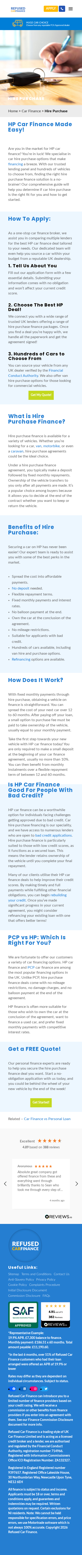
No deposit (20, 588)
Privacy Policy (45, 1279)
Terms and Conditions (36, 1274)
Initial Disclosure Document (27, 1290)
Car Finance (31, 111)
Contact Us (61, 1274)
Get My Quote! (41, 395)
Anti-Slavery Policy (21, 1279)
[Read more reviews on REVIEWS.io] (58, 1217)
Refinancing (21, 659)
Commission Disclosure (24, 1295)
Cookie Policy (17, 1285)
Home (13, 111)
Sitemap (13, 1274)
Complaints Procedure (44, 1285)
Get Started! (41, 1102)
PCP (31, 967)
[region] (41, 1183)
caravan (17, 451)
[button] (5, 1183)
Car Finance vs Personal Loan (47, 1119)
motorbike (51, 446)
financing (15, 164)
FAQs (46, 1295)
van (38, 446)
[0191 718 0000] (62, 9)
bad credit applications (53, 835)
